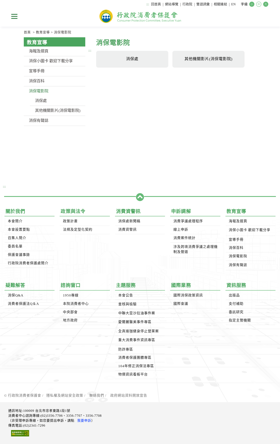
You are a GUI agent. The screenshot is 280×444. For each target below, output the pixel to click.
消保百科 (36, 81)
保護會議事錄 (19, 255)
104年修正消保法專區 (136, 366)
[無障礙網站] (18, 434)
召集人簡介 (17, 238)
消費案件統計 (184, 238)
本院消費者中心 (76, 304)
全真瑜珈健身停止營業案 (138, 331)
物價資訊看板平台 (133, 374)
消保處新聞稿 (129, 221)
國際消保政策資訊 (188, 295)
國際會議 (180, 304)
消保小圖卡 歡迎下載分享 (51, 61)
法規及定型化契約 (77, 230)
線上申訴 (180, 230)
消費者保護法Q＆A (23, 304)
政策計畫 (70, 221)
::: (147, 4)
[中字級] (259, 4)
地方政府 (70, 320)
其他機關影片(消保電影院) (57, 110)
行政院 (187, 4)
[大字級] (266, 4)
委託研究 (236, 312)
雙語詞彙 (203, 4)
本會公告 (125, 295)
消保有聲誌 (38, 120)
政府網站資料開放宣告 (128, 395)
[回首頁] (140, 16)
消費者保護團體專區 (134, 358)
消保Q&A (15, 295)
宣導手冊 (36, 71)
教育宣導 (43, 32)
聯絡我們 (96, 395)
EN (233, 4)
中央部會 (70, 312)
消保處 (41, 101)
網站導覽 (171, 4)
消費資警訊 (127, 230)
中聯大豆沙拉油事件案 (136, 313)
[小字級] (252, 4)
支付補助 (236, 304)
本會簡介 (15, 221)
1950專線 (71, 295)
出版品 (234, 295)
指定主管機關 (240, 320)
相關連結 (220, 4)
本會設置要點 (19, 230)
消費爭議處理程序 (188, 221)
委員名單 (15, 246)
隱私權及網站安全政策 (64, 395)
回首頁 (156, 4)
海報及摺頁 (38, 51)
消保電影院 (62, 32)
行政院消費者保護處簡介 (28, 263)
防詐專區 (125, 349)
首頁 (27, 32)
